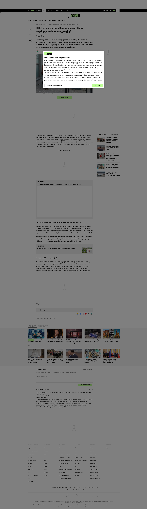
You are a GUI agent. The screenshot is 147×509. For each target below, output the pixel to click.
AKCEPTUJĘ (97, 85)
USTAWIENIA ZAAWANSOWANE (54, 85)
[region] (73, 69)
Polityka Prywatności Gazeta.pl (89, 80)
